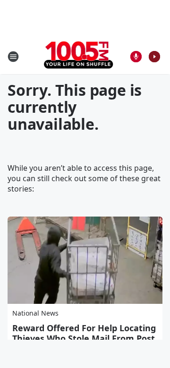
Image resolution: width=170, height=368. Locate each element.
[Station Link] (78, 56)
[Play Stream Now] (154, 56)
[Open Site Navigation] (13, 56)
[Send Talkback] (136, 56)
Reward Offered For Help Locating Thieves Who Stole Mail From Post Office (84, 338)
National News (35, 313)
